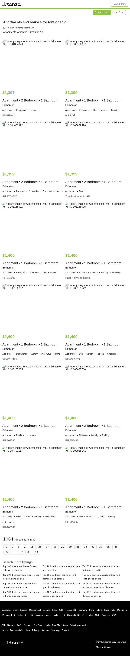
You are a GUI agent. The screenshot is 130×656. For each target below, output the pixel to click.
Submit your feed (78, 625)
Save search (102, 12)
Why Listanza (8, 625)
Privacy (35, 630)
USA (114, 615)
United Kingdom (102, 615)
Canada (23, 610)
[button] (119, 12)
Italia (106, 610)
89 (36, 552)
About (5, 630)
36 (115, 546)
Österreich (122, 610)
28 (55, 546)
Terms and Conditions (20, 630)
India (91, 610)
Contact (65, 630)
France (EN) (57, 610)
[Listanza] (14, 642)
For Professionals (42, 625)
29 (62, 546)
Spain (47, 615)
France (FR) (70, 610)
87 (21, 552)
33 (93, 546)
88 (28, 552)
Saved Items (120, 4)
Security (45, 630)
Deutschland (35, 610)
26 (39, 546)
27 (47, 546)
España (46, 610)
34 (100, 546)
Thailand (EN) (73, 615)
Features (27, 625)
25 (32, 546)
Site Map (55, 630)
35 (108, 546)
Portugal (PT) (23, 615)
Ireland (99, 610)
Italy (113, 610)
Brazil (15, 610)
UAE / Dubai (87, 615)
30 (70, 546)
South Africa (37, 615)
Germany (83, 610)
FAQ (19, 625)
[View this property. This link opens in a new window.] (33, 63)
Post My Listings (60, 625)
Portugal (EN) (8, 615)
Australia (6, 610)
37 (7, 552)
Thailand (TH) (58, 615)
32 (85, 546)
